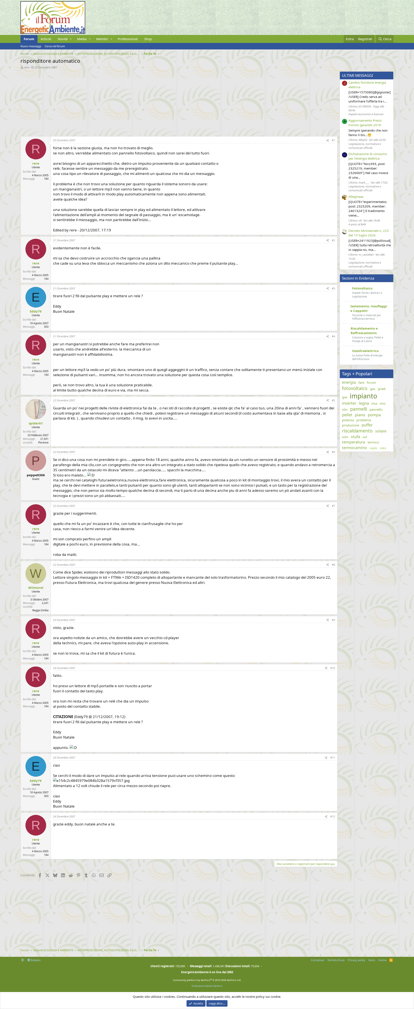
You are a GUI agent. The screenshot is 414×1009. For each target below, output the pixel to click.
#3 (333, 288)
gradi (382, 389)
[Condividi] (327, 140)
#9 (333, 620)
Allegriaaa (355, 196)
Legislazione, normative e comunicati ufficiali (364, 146)
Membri (102, 39)
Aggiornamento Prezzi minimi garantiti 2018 (365, 122)
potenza (348, 420)
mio (383, 403)
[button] (71, 39)
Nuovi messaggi (30, 46)
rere (26, 67)
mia (374, 403)
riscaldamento (357, 431)
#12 (332, 816)
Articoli (46, 39)
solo (345, 437)
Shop (148, 39)
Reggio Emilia (40, 610)
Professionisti (128, 39)
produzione (350, 425)
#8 (333, 565)
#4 (333, 336)
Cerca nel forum (55, 46)
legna (364, 403)
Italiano (35, 960)
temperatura (353, 442)
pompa (374, 414)
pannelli (358, 409)
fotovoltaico (354, 388)
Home (382, 960)
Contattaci (317, 960)
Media (81, 39)
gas (372, 389)
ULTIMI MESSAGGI (357, 75)
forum (371, 382)
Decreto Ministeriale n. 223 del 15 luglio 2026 (368, 232)
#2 (333, 240)
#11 (332, 757)
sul (365, 437)
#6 (333, 452)
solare (380, 431)
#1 (333, 140)
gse (344, 397)
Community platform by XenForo (207, 980)
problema (363, 420)
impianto (363, 395)
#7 (333, 506)
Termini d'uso (336, 960)
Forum (29, 39)
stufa (355, 436)
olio (345, 409)
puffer (367, 424)
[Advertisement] (149, 101)
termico (373, 442)
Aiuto (371, 960)
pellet (347, 414)
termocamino (354, 447)
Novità (62, 39)
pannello (376, 409)
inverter (349, 403)
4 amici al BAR (357, 224)
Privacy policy (356, 960)
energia (349, 382)
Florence (43, 442)
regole (373, 448)
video (383, 448)
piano (360, 414)
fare (361, 382)
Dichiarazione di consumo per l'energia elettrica (367, 156)
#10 (332, 668)
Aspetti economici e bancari (366, 114)
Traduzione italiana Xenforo (207, 985)
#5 (333, 400)
